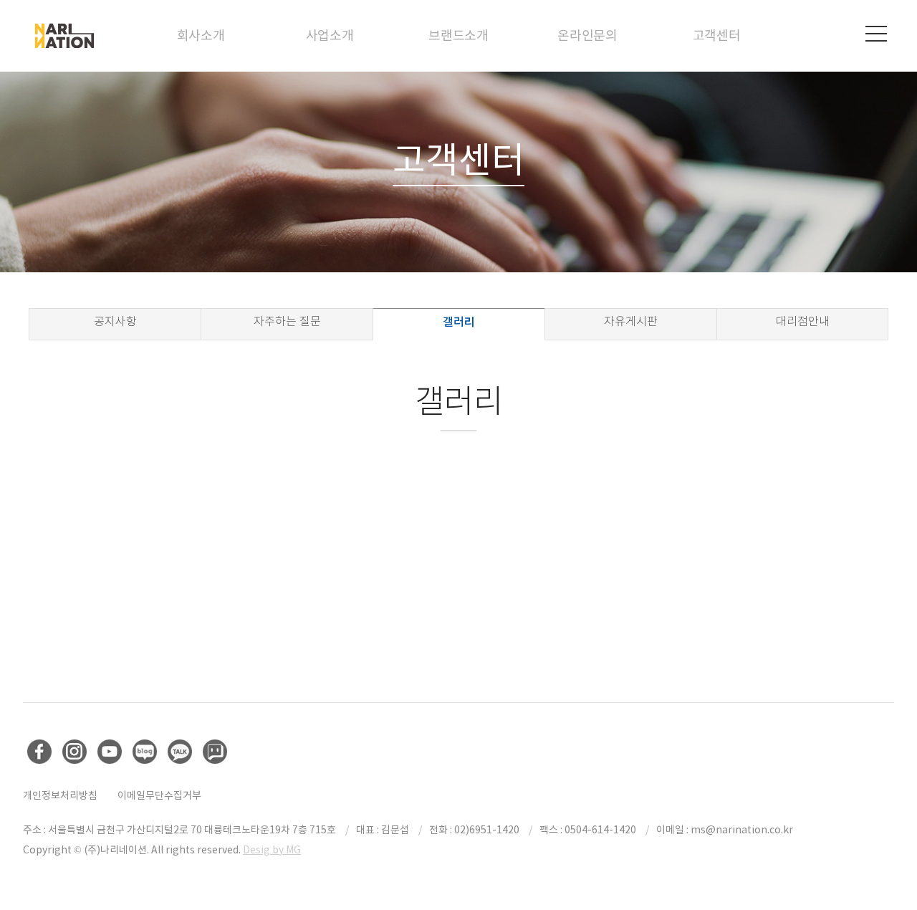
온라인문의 (587, 35)
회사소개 (201, 35)
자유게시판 (631, 321)
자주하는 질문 (287, 321)
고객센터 (717, 35)
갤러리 (459, 322)
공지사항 (115, 321)
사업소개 (330, 35)
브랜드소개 (458, 35)
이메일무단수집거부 (159, 795)
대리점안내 (803, 321)
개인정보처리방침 (60, 795)
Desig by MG (272, 849)
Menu (876, 33)
